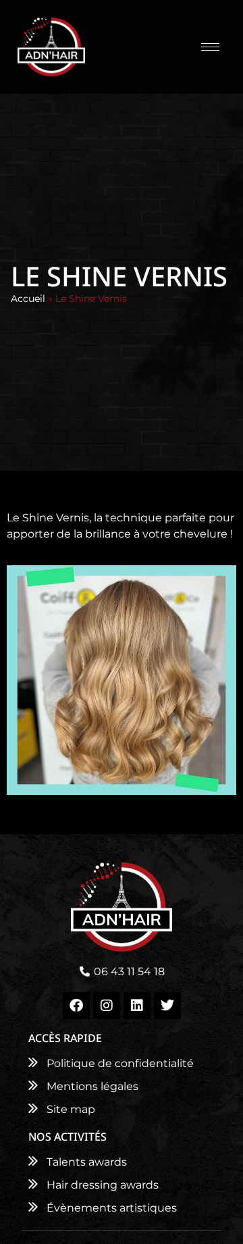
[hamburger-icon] (210, 47)
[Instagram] (106, 1005)
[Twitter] (167, 1005)
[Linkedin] (137, 1005)
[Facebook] (76, 1005)
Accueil (28, 298)
